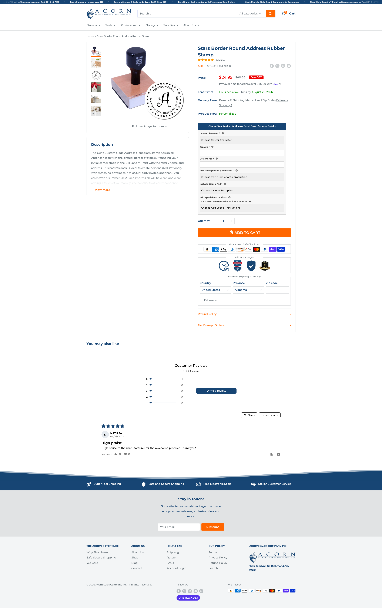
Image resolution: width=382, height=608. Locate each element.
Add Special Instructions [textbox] (242, 198)
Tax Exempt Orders (211, 325)
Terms (213, 552)
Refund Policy (207, 314)
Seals (108, 25)
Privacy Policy (218, 557)
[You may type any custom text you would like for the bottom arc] (217, 158)
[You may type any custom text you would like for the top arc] (212, 147)
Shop (134, 557)
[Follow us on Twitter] (184, 591)
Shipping (173, 552)
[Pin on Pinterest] (277, 65)
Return (171, 557)
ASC (200, 66)
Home (90, 36)
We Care (92, 563)
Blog (134, 563)
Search (213, 568)
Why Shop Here (97, 552)
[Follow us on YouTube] (196, 591)
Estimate (210, 300)
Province (239, 283)
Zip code (272, 283)
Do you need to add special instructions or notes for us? (225, 201)
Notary (150, 25)
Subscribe (212, 527)
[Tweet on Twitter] (283, 65)
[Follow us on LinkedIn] (201, 591)
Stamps (92, 25)
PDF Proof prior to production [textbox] (242, 170)
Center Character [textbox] (242, 133)
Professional (129, 25)
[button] (206, 60)
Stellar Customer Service (274, 484)
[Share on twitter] (279, 455)
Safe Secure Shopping (101, 557)
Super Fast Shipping (107, 484)
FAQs (170, 563)
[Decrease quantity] (215, 221)
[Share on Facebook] (272, 65)
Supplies (169, 25)
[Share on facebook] (272, 454)
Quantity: (204, 220)
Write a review (216, 390)
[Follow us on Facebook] (179, 591)
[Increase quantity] (231, 221)
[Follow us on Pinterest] (190, 591)
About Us (189, 25)
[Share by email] (289, 65)
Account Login (176, 568)
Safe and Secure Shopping (166, 484)
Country (205, 283)
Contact (136, 568)
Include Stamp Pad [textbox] (242, 183)
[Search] (270, 13)
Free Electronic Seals (217, 484)
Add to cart (247, 233)
